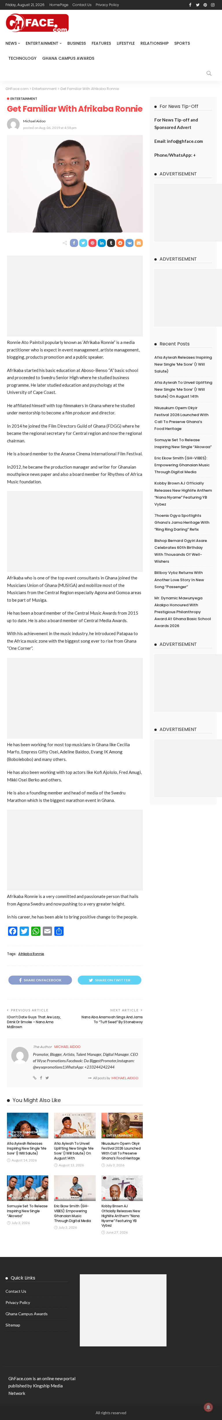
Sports (182, 43)
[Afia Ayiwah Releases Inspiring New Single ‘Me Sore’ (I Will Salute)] (27, 1126)
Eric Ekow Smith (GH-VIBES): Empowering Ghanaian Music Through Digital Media (72, 1213)
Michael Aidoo (34, 121)
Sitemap (12, 1324)
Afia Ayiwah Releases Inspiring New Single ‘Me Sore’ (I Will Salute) (26, 1148)
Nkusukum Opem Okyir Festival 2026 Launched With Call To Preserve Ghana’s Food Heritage (121, 1150)
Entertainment (42, 43)
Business (76, 43)
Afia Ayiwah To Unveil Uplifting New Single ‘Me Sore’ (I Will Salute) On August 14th (73, 1150)
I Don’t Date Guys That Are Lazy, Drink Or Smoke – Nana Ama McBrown (34, 1022)
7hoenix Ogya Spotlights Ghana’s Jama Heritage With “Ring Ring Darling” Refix (181, 522)
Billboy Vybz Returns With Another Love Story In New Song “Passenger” (179, 579)
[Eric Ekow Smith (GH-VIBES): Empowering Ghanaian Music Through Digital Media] (74, 1188)
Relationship (154, 43)
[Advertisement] (75, 296)
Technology (22, 58)
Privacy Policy (107, 4)
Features (101, 43)
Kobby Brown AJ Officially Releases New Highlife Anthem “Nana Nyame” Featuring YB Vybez (120, 1216)
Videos (18, 1135)
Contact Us (82, 4)
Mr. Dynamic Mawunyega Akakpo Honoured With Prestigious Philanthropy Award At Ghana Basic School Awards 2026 (182, 611)
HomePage (59, 4)
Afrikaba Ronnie (31, 954)
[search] (209, 73)
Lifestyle (126, 43)
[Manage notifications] (208, 1407)
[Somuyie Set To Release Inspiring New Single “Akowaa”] (27, 1188)
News (11, 43)
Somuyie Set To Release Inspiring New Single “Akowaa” (27, 1211)
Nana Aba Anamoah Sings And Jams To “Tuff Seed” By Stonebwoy (112, 1019)
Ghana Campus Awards (68, 58)
